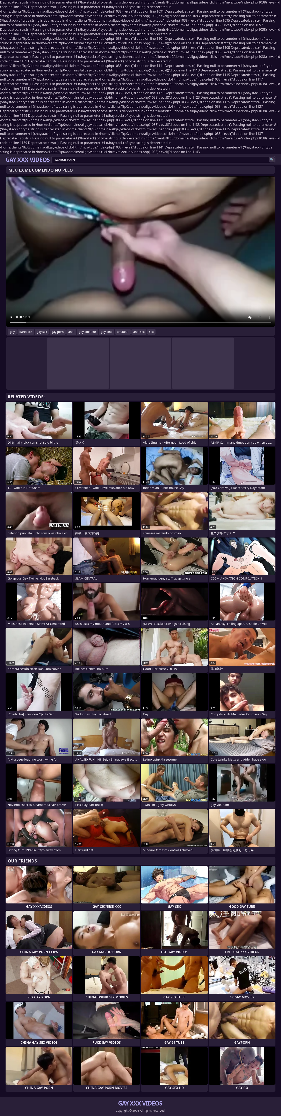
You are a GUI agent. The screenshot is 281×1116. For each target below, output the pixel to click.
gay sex (42, 332)
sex (151, 332)
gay (12, 332)
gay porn (57, 332)
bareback (25, 332)
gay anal (107, 332)
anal (71, 332)
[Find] (272, 159)
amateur (123, 332)
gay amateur (87, 332)
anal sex (139, 332)
